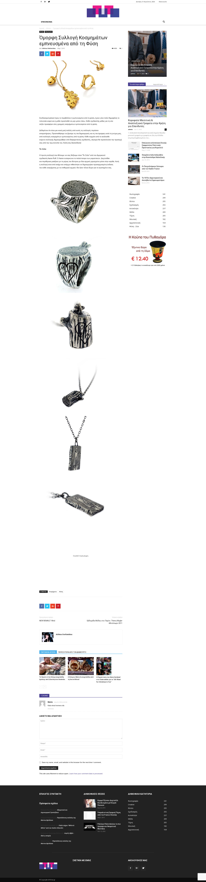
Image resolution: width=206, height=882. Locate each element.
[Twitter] (49, 1)
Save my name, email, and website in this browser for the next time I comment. (71, 762)
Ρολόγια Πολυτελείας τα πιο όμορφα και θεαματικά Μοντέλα (109, 826)
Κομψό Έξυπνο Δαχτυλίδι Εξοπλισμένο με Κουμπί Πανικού (108, 802)
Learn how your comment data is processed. (86, 774)
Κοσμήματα (48, 32)
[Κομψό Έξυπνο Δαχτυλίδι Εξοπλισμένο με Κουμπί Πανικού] (90, 803)
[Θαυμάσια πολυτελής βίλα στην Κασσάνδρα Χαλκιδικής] (133, 158)
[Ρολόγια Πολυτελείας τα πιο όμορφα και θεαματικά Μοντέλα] (90, 827)
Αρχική (41, 28)
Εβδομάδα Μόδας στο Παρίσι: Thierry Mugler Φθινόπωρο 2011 (104, 622)
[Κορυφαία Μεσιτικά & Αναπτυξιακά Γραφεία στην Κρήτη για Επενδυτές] (147, 54)
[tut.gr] (103, 11)
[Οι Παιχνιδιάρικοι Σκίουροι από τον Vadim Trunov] (134, 169)
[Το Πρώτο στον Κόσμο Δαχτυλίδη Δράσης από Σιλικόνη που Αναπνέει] (52, 666)
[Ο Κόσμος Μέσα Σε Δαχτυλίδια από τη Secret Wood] (81, 666)
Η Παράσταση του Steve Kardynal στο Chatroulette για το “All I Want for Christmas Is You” (108, 679)
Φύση (61, 591)
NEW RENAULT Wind (47, 621)
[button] (164, 22)
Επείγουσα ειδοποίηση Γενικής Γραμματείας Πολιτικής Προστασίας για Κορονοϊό (154, 145)
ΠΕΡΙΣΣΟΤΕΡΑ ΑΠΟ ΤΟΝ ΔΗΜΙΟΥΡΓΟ (72, 652)
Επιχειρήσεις (136, 61)
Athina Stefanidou (49, 48)
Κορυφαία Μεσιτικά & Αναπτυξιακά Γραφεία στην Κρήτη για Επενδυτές (147, 68)
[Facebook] (41, 1)
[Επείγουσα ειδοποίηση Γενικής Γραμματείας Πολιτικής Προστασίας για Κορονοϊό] (134, 146)
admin (133, 74)
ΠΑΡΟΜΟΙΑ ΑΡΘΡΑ (48, 652)
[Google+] (45, 1)
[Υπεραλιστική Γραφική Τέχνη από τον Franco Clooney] (90, 815)
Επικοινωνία (163, 2)
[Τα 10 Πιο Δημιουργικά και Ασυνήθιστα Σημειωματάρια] (134, 181)
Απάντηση (51, 708)
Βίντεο (48, 28)
